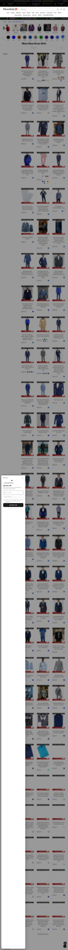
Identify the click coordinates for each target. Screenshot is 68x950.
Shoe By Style (18, 15)
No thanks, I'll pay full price (13, 508)
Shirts (37, 12)
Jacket (23, 12)
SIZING (39, 15)
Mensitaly (18, 12)
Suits (8, 12)
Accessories (49, 12)
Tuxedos (12, 12)
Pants (33, 12)
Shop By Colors (27, 15)
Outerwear (42, 12)
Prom (55, 12)
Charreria (34, 15)
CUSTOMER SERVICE (48, 15)
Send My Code (13, 505)
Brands (59, 12)
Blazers (28, 12)
